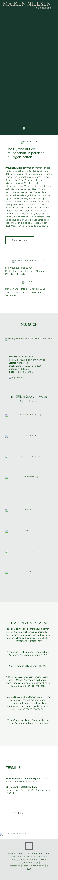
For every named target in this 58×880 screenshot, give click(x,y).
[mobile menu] (53, 5)
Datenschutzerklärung (33, 865)
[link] (29, 339)
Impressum (15, 865)
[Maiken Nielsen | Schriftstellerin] (27, 5)
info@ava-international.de (24, 859)
